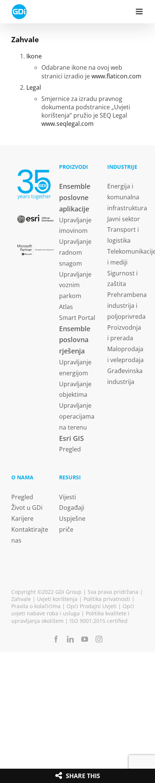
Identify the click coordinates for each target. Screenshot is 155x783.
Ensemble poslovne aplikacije (74, 197)
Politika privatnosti (107, 599)
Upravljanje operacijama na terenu (76, 416)
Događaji (71, 507)
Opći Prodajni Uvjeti (92, 606)
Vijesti (67, 497)
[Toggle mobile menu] (140, 11)
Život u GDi (27, 507)
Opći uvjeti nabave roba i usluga (72, 610)
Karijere (22, 518)
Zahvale (21, 599)
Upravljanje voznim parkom (75, 285)
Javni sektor (123, 219)
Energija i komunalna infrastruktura (127, 197)
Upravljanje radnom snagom (75, 252)
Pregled (70, 449)
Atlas (66, 307)
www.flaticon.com (116, 76)
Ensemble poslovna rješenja (74, 340)
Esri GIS (71, 438)
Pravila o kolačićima (36, 606)
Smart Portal (77, 318)
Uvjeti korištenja (57, 599)
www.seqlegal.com (67, 123)
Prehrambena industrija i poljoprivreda (127, 306)
